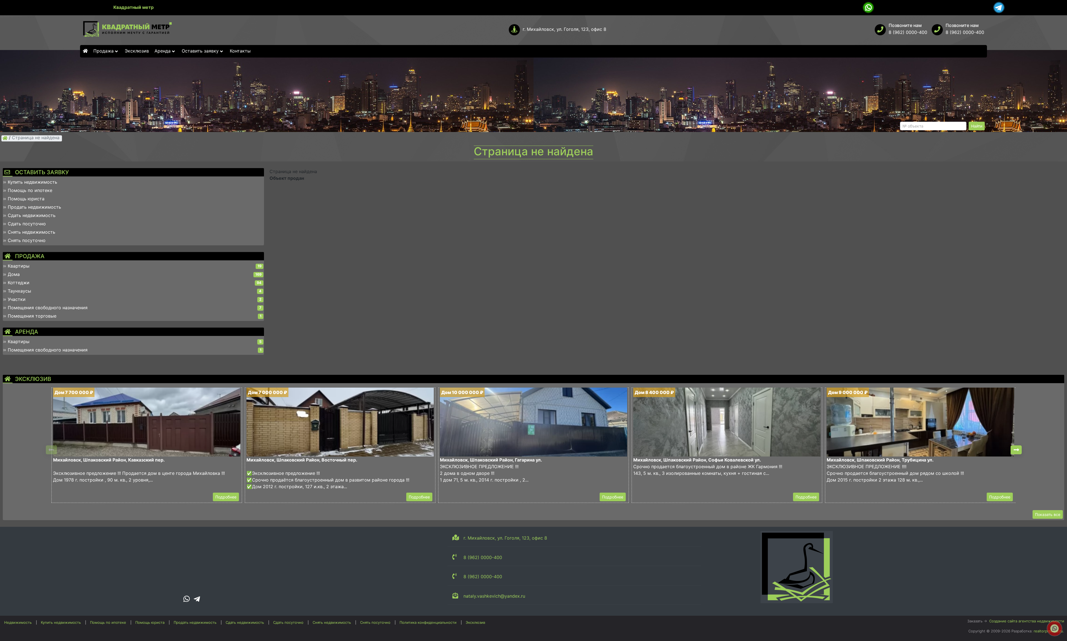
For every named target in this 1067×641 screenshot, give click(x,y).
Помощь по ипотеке (108, 622)
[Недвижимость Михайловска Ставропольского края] (5, 138)
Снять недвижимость (332, 622)
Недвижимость (18, 622)
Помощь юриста (149, 622)
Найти (976, 126)
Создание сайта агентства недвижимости (1026, 621)
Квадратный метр (133, 7)
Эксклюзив (137, 51)
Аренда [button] (163, 51)
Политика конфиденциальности (428, 622)
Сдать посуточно (288, 622)
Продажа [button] (104, 51)
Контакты (240, 51)
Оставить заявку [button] (201, 51)
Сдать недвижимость (245, 622)
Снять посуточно (375, 622)
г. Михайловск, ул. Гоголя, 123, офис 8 (564, 29)
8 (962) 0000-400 (908, 32)
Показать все (1047, 514)
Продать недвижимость (195, 622)
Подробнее (225, 497)
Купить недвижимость (61, 622)
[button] (1016, 449)
